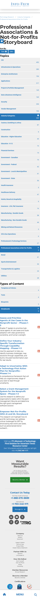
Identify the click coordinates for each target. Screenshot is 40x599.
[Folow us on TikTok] (16, 522)
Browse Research (20, 572)
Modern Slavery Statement (20, 548)
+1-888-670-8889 (20, 498)
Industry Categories (23, 17)
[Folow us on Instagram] (11, 522)
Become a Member (19, 480)
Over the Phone (20, 563)
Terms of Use (20, 544)
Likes (11, 52)
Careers (20, 537)
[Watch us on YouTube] (17, 517)
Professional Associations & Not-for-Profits (14, 19)
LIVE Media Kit (20, 555)
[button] (20, 594)
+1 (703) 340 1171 (21, 450)
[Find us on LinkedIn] (11, 517)
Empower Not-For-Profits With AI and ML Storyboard (14, 412)
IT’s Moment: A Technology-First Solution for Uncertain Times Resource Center (20, 443)
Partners (20, 553)
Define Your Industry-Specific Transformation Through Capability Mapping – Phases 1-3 (12, 344)
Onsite (20, 564)
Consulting (20, 566)
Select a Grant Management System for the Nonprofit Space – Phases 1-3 (14, 391)
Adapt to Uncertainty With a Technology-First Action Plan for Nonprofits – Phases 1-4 (13, 370)
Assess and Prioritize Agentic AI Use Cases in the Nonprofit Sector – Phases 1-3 (14, 321)
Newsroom (20, 539)
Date (3, 52)
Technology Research (7, 17)
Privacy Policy (20, 546)
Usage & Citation (20, 542)
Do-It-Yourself (20, 561)
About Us (20, 535)
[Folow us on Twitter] (22, 517)
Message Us (19, 509)
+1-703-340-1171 (20, 504)
